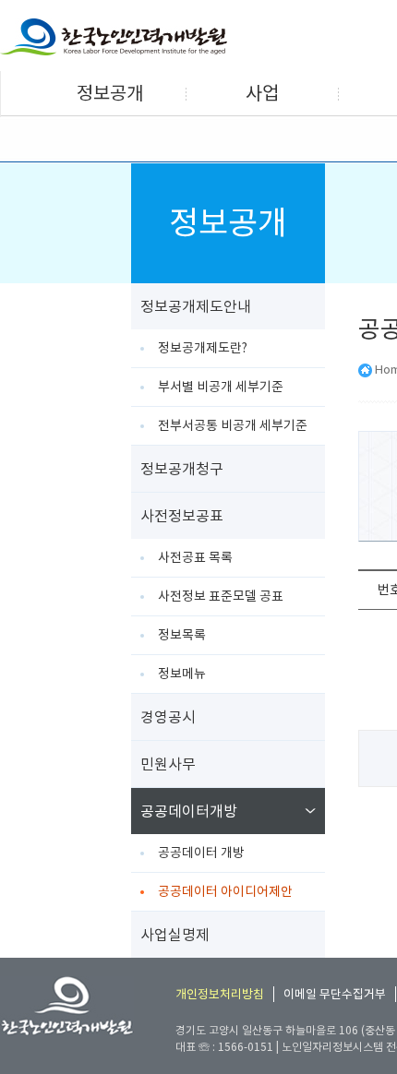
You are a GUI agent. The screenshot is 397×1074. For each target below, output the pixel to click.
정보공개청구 (181, 468)
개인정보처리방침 (219, 994)
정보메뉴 (182, 673)
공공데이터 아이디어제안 (225, 891)
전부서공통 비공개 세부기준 (232, 425)
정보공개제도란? (202, 348)
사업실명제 (175, 934)
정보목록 (182, 634)
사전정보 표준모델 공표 (220, 596)
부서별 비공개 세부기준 (220, 386)
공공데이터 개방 (201, 852)
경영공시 (168, 717)
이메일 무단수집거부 (334, 994)
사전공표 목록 (195, 557)
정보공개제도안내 (195, 306)
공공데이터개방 (188, 811)
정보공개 (110, 93)
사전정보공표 (181, 516)
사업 (262, 93)
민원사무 (168, 764)
